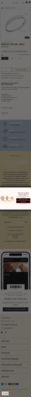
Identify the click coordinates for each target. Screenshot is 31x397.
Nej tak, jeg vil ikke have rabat (23, 203)
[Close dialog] (30, 188)
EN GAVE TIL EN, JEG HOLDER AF (23, 199)
